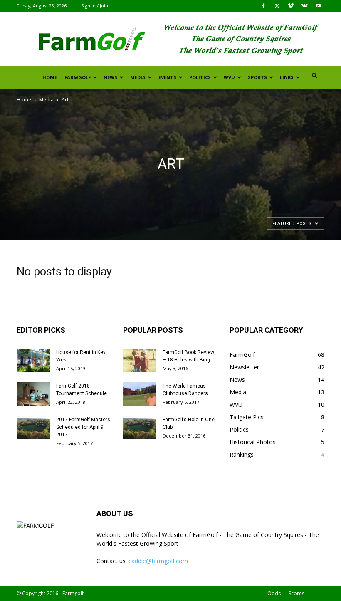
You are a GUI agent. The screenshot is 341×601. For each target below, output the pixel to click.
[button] (314, 76)
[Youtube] (318, 6)
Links (287, 77)
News (110, 77)
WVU (229, 77)
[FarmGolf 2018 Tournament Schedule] (33, 394)
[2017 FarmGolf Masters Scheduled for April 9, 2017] (33, 427)
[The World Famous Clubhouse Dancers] (139, 394)
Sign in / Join (94, 5)
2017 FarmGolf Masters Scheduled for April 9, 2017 (83, 427)
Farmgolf (77, 77)
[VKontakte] (304, 6)
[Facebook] (263, 6)
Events (167, 77)
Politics (200, 77)
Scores (296, 593)
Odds (274, 593)
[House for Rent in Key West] (33, 360)
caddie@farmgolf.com (158, 561)
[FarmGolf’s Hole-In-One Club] (139, 427)
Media (138, 77)
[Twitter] (277, 6)
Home (49, 77)
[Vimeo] (290, 6)
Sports (257, 77)
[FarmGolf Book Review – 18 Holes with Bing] (139, 360)
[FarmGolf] (170, 39)
